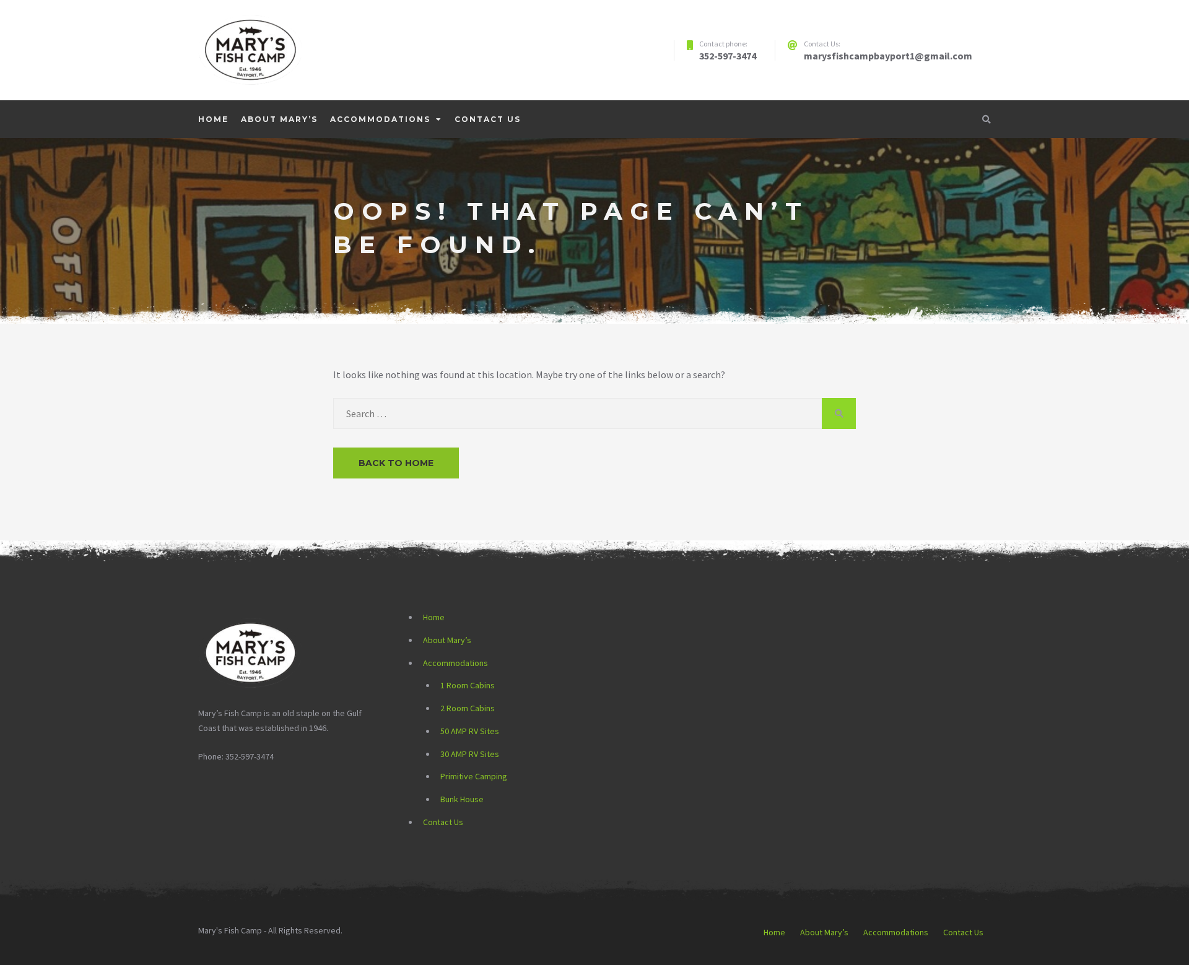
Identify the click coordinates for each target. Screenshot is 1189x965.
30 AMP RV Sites (469, 753)
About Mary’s (279, 119)
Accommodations (380, 119)
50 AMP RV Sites (469, 731)
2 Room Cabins (467, 708)
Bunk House (462, 799)
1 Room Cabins (467, 685)
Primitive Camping (473, 776)
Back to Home (396, 463)
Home (213, 119)
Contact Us (488, 119)
